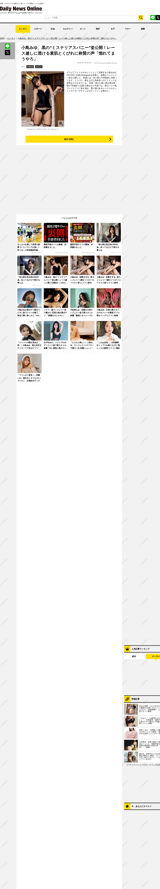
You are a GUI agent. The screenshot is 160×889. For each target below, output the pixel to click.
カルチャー (68, 29)
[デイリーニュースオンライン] (21, 9)
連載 (143, 29)
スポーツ (38, 29)
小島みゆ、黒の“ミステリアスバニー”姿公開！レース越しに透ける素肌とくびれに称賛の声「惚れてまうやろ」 (68, 53)
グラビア (39, 67)
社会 (53, 29)
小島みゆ (30, 67)
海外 (98, 29)
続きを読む (69, 139)
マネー (128, 29)
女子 (113, 29)
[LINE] (152, 17)
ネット (83, 29)
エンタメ (23, 29)
